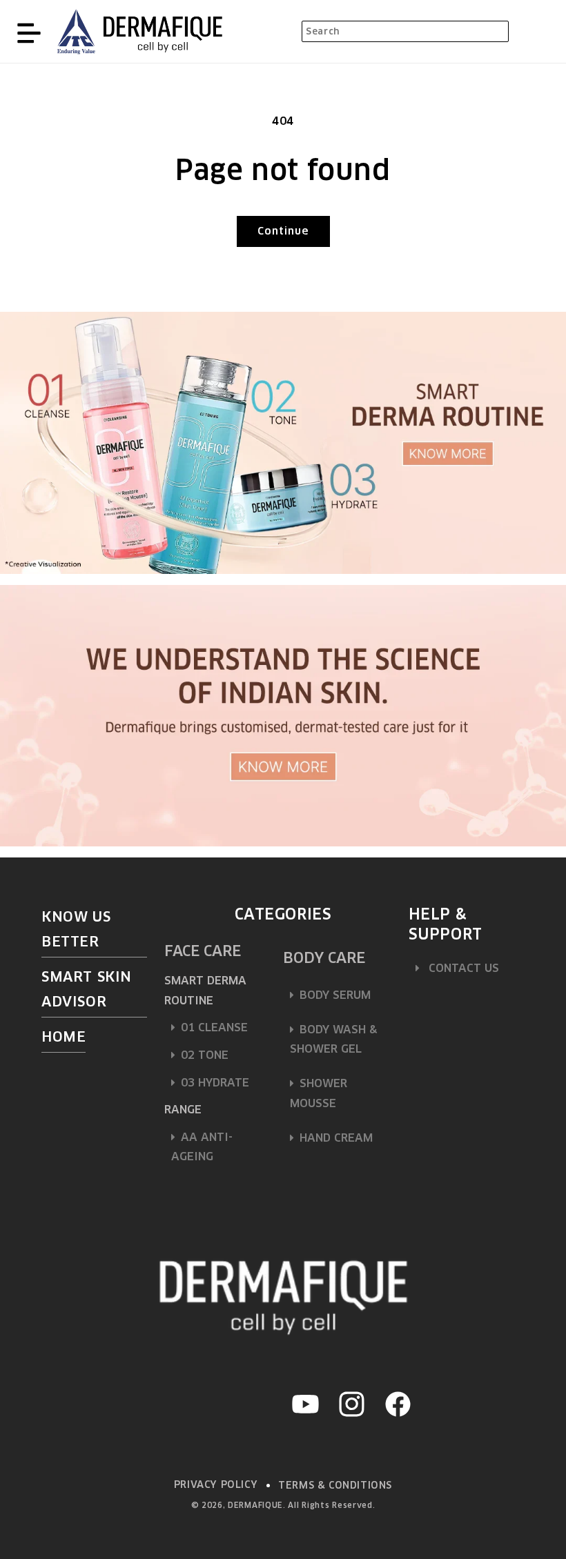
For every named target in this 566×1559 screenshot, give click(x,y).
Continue (283, 230)
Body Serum (335, 995)
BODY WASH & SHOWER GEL (333, 1039)
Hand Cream (336, 1138)
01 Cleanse (214, 1027)
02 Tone (204, 1055)
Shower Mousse (318, 1093)
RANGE (183, 1109)
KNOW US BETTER (75, 929)
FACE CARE (202, 951)
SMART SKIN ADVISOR (86, 989)
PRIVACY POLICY (215, 1484)
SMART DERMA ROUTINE (205, 990)
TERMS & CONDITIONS (335, 1485)
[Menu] (29, 32)
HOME (63, 1037)
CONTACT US (462, 968)
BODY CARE (324, 958)
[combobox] (405, 32)
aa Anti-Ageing (202, 1147)
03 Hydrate (215, 1082)
